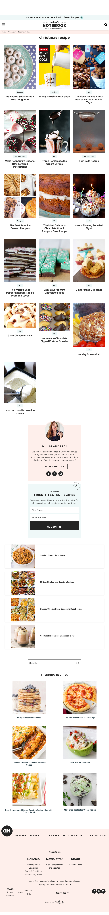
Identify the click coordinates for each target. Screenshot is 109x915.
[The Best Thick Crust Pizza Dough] (80, 713)
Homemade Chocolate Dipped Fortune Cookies (54, 340)
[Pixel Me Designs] (59, 902)
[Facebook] (48, 473)
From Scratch (72, 835)
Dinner (34, 835)
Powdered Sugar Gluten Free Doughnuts (20, 98)
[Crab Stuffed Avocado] (80, 758)
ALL (89, 92)
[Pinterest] (54, 473)
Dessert (20, 835)
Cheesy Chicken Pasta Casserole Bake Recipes (61, 609)
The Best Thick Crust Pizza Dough (80, 717)
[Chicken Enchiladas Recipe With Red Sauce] (29, 758)
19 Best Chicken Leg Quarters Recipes (57, 582)
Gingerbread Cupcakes (89, 289)
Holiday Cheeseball (89, 354)
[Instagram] (60, 473)
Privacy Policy (33, 865)
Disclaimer (33, 868)
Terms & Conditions (33, 871)
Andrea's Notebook (54, 25)
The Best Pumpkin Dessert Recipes (20, 227)
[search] (106, 25)
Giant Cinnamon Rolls (20, 335)
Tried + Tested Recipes (53, 17)
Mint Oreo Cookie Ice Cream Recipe (80, 810)
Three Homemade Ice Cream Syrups (54, 162)
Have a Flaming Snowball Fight (89, 227)
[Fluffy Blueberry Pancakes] (29, 713)
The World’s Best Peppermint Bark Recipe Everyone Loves (20, 292)
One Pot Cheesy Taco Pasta (52, 555)
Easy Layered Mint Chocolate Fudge (54, 291)
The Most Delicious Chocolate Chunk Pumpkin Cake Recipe (54, 228)
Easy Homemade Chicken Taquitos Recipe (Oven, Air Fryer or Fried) (29, 811)
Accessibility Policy (33, 874)
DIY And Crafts (20, 156)
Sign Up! (50, 865)
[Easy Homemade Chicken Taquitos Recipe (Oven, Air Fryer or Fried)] (29, 805)
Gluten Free (51, 835)
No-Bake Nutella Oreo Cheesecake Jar (57, 636)
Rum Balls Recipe (89, 161)
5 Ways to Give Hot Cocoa (54, 96)
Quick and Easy (96, 835)
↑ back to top (54, 852)
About (21, 892)
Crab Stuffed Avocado (80, 762)
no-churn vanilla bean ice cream (20, 412)
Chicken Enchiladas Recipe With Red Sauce (29, 763)
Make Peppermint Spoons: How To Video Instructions (20, 164)
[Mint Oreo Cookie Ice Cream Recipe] (80, 805)
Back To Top (61, 893)
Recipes (20, 92)
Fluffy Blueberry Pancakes (29, 717)
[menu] (3, 25)
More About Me (54, 466)
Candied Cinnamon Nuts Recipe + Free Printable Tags (89, 99)
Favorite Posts (75, 865)
